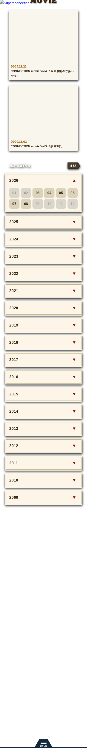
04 (49, 193)
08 (26, 204)
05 (61, 193)
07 (14, 204)
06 (73, 193)
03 (38, 193)
